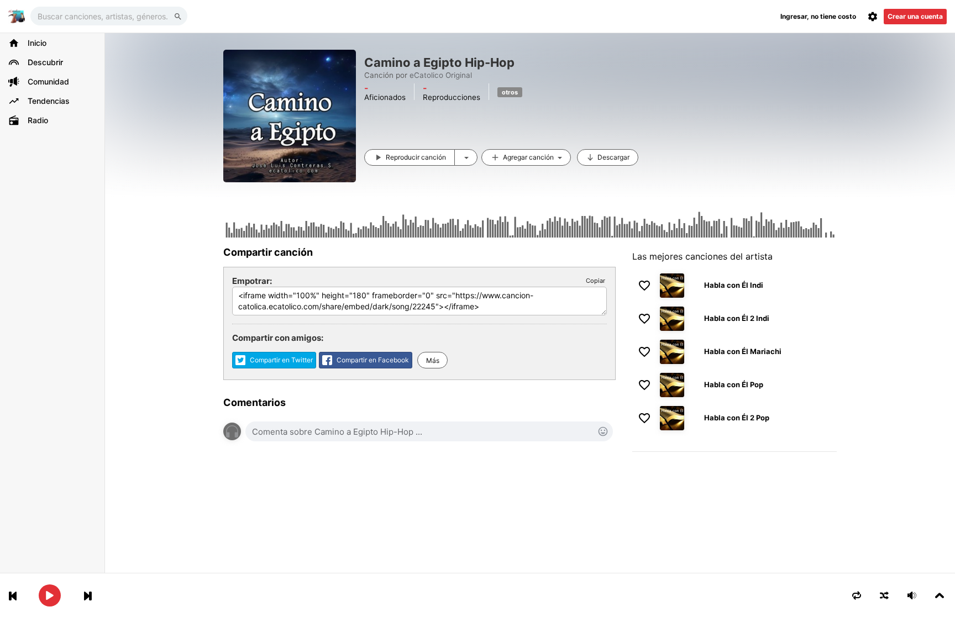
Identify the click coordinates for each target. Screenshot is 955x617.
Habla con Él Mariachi (742, 351)
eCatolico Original (441, 75)
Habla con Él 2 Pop (736, 417)
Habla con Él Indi (733, 285)
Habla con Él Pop (733, 384)
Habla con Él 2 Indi (736, 318)
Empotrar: (252, 281)
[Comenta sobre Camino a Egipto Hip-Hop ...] (429, 431)
